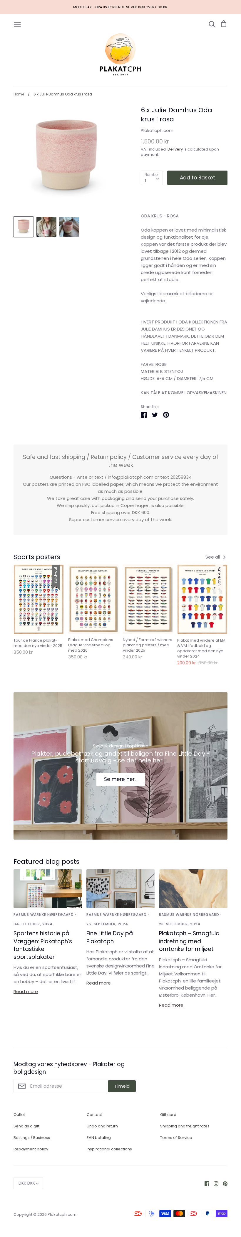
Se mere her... (120, 779)
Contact (94, 1114)
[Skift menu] (17, 24)
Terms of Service (176, 1137)
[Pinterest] (222, 1183)
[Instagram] (213, 1183)
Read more (26, 991)
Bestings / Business (32, 1137)
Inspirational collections (109, 1149)
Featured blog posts (46, 861)
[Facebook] (204, 1183)
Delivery (175, 149)
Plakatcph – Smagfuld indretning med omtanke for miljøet (189, 941)
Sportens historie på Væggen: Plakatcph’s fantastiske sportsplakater (43, 945)
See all (213, 557)
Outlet (19, 1114)
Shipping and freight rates (185, 1126)
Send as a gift (26, 1126)
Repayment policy (31, 1149)
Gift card (168, 1114)
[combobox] (152, 178)
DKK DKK (27, 1183)
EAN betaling (99, 1137)
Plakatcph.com (157, 130)
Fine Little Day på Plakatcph (109, 937)
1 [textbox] (145, 181)
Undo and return (102, 1126)
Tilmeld (122, 1086)
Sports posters (37, 556)
